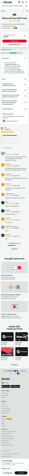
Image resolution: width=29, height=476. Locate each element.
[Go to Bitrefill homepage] (8, 2)
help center (10, 116)
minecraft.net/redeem (11, 64)
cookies (8, 463)
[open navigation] (1, 2)
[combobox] (13, 5)
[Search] (26, 5)
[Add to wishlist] (23, 10)
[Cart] (26, 2)
